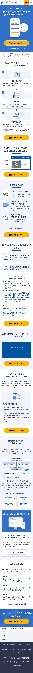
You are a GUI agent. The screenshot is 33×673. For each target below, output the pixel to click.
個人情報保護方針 (14, 644)
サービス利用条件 (8, 647)
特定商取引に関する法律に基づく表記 (21, 647)
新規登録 (27, 2)
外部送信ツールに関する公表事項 (9, 649)
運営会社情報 (6, 644)
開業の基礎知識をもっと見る (15, 604)
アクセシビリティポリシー (16, 652)
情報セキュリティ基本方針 (24, 644)
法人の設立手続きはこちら (15, 48)
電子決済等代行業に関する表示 (24, 649)
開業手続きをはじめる (16, 138)
